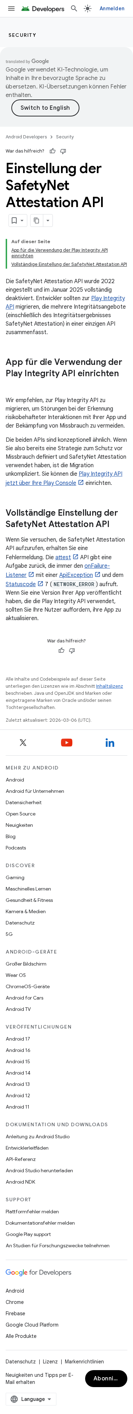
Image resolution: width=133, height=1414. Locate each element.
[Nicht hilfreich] (63, 151)
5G (9, 934)
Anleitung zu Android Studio (38, 1136)
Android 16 (18, 1050)
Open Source (20, 814)
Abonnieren (110, 1378)
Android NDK (20, 1182)
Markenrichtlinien (84, 1361)
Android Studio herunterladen (39, 1170)
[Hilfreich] (52, 151)
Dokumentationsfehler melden (40, 1223)
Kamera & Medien (26, 911)
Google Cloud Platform (32, 1325)
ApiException (76, 575)
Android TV (18, 1009)
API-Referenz (21, 1159)
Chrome (15, 1302)
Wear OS (16, 975)
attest (63, 557)
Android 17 (18, 1039)
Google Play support (28, 1234)
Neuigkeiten (19, 825)
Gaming (15, 877)
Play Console (59, 483)
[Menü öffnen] (11, 8)
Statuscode (21, 584)
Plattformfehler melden (32, 1211)
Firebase (15, 1313)
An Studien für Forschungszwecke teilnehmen (58, 1245)
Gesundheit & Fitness (29, 900)
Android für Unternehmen (35, 791)
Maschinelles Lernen (28, 889)
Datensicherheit (23, 802)
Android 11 (17, 1107)
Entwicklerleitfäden (27, 1148)
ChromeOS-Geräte (28, 986)
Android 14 (18, 1073)
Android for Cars (24, 998)
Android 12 (18, 1095)
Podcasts (16, 848)
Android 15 (18, 1061)
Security (22, 35)
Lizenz (50, 1361)
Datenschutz (20, 923)
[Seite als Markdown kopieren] (37, 220)
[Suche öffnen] (74, 8)
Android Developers (26, 137)
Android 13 (18, 1084)
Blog (11, 836)
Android (15, 780)
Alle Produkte (21, 1336)
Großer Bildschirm (26, 964)
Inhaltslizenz (109, 686)
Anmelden (112, 8)
